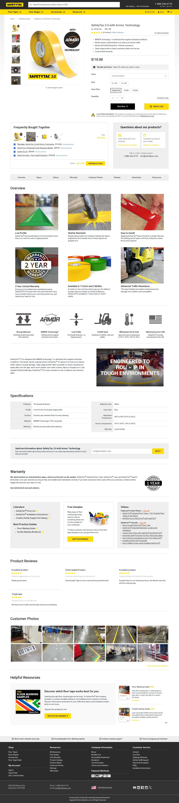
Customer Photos (96, 177)
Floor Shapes (34, 12)
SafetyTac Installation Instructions (32, 514)
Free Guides (54, 755)
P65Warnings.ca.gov (147, 116)
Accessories (56, 12)
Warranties (54, 771)
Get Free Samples (143, 6)
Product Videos (56, 763)
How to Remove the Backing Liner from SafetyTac (142, 538)
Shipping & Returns (140, 757)
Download (135, 700)
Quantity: (95, 96)
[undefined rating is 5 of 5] (97, 32)
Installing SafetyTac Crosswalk (134, 541)
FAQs (135, 765)
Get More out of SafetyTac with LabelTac (139, 518)
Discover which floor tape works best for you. (71, 691)
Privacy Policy (74, 797)
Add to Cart (158, 106)
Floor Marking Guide (26, 528)
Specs (39, 177)
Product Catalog (56, 760)
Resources (77, 12)
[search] (74, 4)
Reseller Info (96, 755)
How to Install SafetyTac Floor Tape (136, 525)
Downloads (136, 177)
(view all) (146, 511)
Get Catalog (130, 6)
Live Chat (136, 755)
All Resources (55, 752)
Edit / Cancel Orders (16, 776)
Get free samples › (151, 145)
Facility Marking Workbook (29, 532)
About (93, 752)
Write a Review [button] (118, 33)
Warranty (73, 177)
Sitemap (53, 768)
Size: (93, 82)
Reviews (117, 177)
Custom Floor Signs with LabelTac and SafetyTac (142, 533)
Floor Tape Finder (15, 760)
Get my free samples (56, 716)
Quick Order (151, 12)
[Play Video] (16, 69)
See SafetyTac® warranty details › (25, 488)
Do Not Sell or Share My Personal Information (95, 797)
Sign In (162, 12)
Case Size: (95, 89)
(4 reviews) (107, 32)
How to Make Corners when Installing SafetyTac (141, 543)
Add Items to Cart (95, 163)
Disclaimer (95, 760)
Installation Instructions (142, 768)
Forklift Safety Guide (141, 709)
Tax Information (97, 763)
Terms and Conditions (99, 765)
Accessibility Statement (100, 757)
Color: (93, 74)
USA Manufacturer (105, 787)
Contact (136, 752)
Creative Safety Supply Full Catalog (31, 518)
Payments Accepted (140, 763)
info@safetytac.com (149, 156)
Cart (170, 12)
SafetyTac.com (86, 800)
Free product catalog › (127, 145)
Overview (21, 177)
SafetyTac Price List (25, 511)
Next (166, 722)
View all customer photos (157, 666)
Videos (56, 177)
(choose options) (68, 144)
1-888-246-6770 (163, 3)
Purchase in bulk (163, 98)
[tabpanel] (140, 693)
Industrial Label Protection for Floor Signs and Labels (142, 536)
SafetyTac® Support (141, 760)
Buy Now (121, 106)
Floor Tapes (13, 12)
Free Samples (55, 757)
